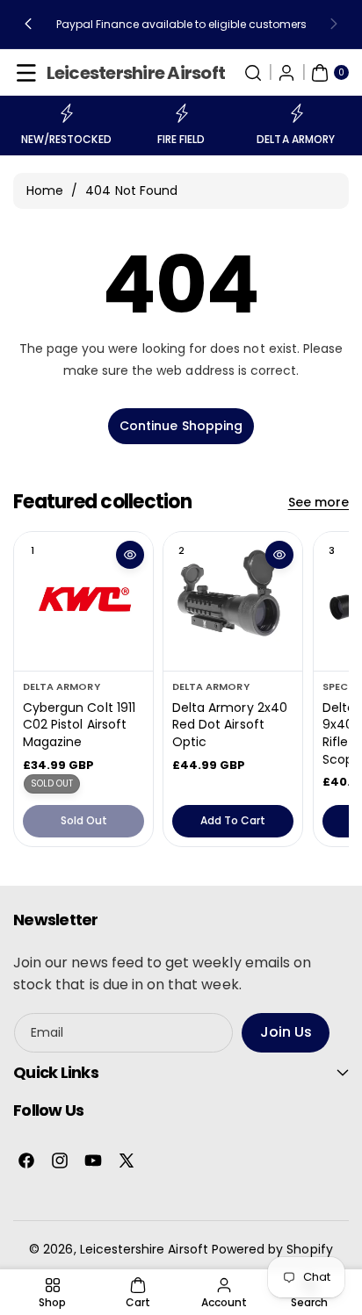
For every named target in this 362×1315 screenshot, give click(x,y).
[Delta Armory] (296, 113)
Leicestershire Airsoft (144, 1249)
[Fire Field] (181, 113)
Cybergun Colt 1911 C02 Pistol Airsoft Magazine (79, 725)
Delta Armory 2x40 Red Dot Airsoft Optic (229, 725)
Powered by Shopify (272, 1249)
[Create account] (286, 73)
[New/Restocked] (66, 113)
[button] (28, 24)
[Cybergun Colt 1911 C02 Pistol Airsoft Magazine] (83, 601)
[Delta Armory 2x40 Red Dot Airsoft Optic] (232, 601)
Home (44, 190)
